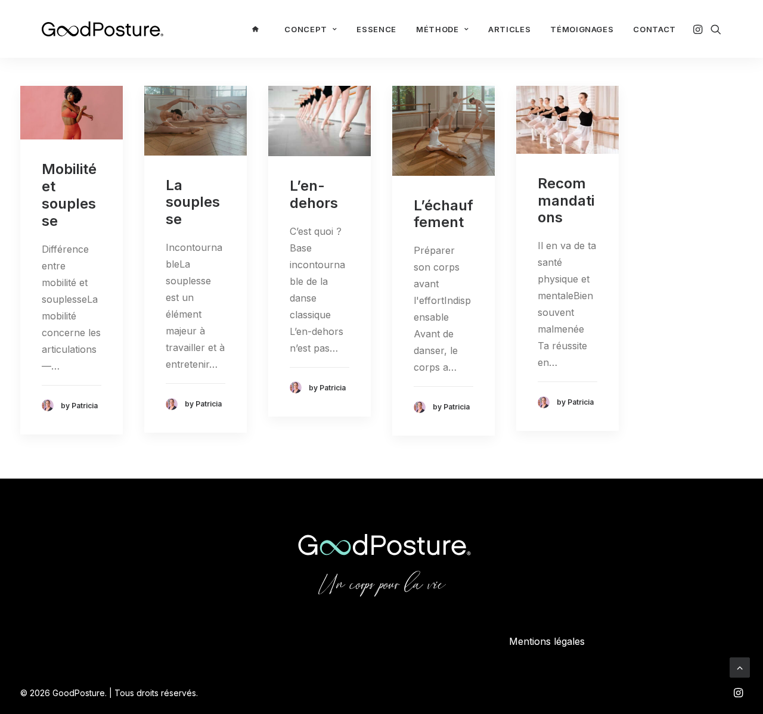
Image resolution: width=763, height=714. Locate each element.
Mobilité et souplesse (69, 194)
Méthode (437, 29)
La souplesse (193, 202)
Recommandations (566, 200)
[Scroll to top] (740, 666)
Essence (376, 29)
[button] (698, 29)
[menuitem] (258, 29)
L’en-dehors (314, 194)
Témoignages (581, 29)
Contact (654, 29)
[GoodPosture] (102, 28)
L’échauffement (443, 214)
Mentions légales (547, 641)
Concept (305, 29)
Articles (509, 29)
